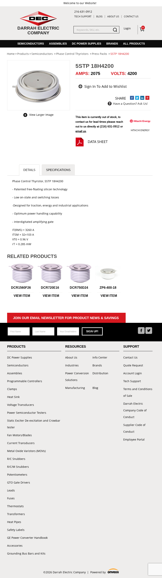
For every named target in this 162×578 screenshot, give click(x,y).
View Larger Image (41, 115)
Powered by (104, 572)
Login (127, 28)
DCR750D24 (79, 287)
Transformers (16, 514)
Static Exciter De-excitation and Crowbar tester (33, 424)
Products (16, 346)
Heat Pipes (14, 522)
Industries (72, 365)
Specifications (58, 170)
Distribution (100, 373)
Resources (75, 346)
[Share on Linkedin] (142, 98)
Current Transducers (21, 443)
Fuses (11, 498)
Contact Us (131, 16)
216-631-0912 (83, 11)
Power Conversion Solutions (77, 376)
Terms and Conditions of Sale (137, 392)
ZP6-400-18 (108, 287)
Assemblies (58, 43)
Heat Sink (13, 397)
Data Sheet (98, 141)
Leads (11, 490)
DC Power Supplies (86, 43)
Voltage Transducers (20, 405)
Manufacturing (75, 388)
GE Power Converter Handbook (27, 538)
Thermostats (15, 506)
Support (131, 346)
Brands (112, 43)
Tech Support (82, 16)
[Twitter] (148, 330)
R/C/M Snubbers (18, 467)
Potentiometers (17, 474)
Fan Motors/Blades (19, 435)
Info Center (99, 357)
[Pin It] (147, 98)
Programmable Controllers (24, 381)
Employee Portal (134, 439)
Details (29, 170)
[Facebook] (141, 330)
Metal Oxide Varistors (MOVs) (26, 451)
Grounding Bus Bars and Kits (26, 553)
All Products (134, 43)
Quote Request (133, 365)
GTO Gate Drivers (18, 482)
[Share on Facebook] (132, 98)
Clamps (12, 389)
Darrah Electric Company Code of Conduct (135, 410)
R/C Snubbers (16, 459)
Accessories (15, 545)
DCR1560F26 (21, 287)
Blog (99, 16)
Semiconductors (30, 43)
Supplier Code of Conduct (134, 428)
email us (80, 131)
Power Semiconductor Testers (26, 413)
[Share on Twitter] (137, 98)
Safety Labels (15, 530)
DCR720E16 (50, 287)
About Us (113, 16)
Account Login (132, 373)
